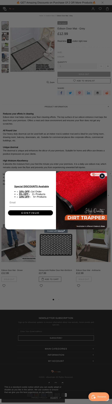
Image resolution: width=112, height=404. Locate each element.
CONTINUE (30, 212)
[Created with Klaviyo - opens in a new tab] (56, 231)
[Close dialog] (102, 176)
